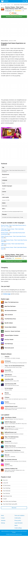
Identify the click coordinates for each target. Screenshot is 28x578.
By (8, 10)
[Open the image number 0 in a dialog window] (11, 132)
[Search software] (24, 1)
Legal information (19, 522)
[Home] (1, 4)
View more (14, 507)
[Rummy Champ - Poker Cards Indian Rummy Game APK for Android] (2, 8)
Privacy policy (18, 520)
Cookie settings (18, 527)
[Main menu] (26, 1)
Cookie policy (18, 518)
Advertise (3, 520)
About (2, 515)
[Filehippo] (4, 1)
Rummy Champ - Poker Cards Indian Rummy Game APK (16, 255)
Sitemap (3, 522)
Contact (3, 518)
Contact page (6, 294)
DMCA (16, 525)
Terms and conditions (19, 515)
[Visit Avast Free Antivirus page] (14, 13)
